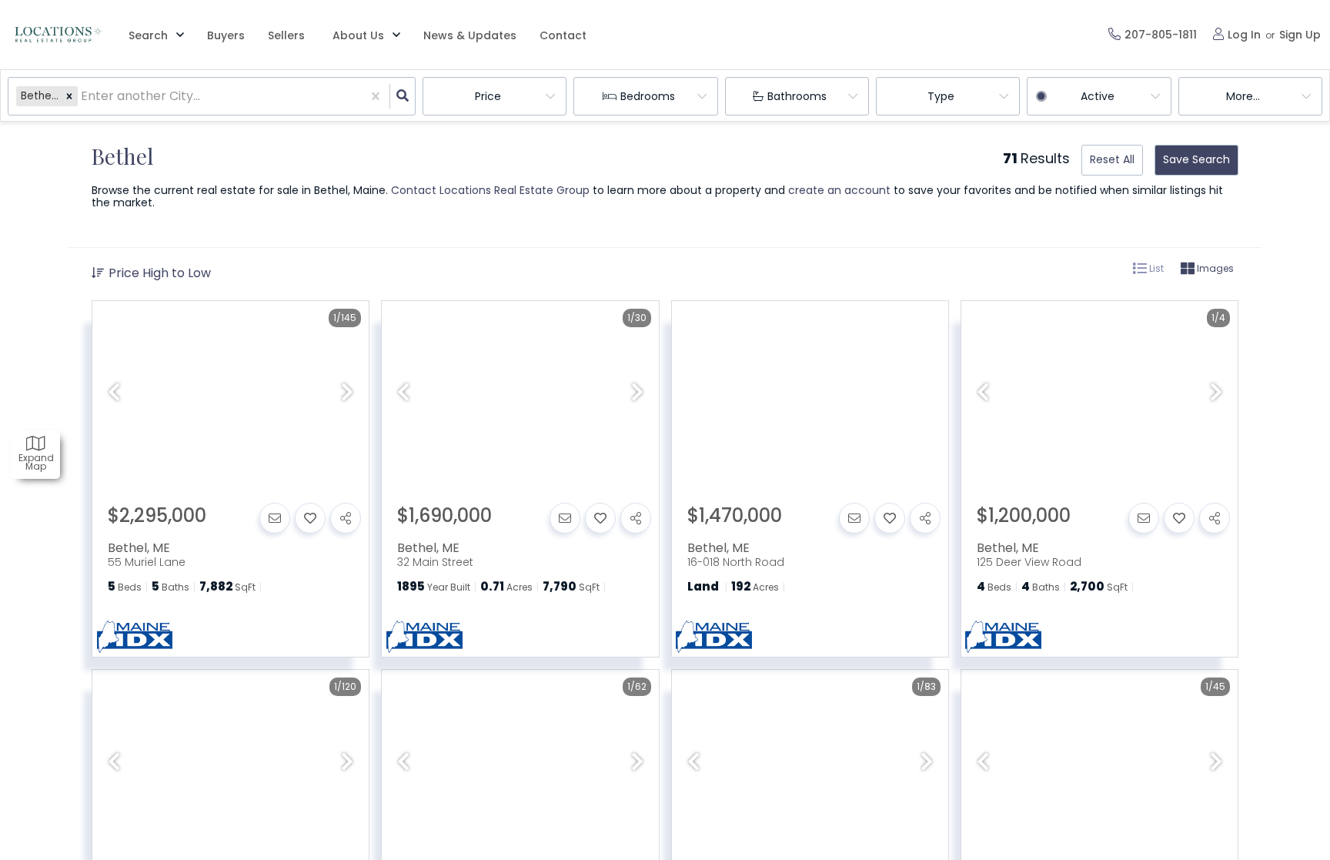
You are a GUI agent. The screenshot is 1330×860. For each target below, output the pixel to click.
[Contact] (274, 518)
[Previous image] (113, 393)
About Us (358, 35)
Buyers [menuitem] (226, 35)
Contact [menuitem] (563, 35)
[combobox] (82, 96)
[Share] (345, 518)
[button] (69, 95)
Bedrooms (647, 96)
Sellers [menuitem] (286, 35)
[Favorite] (310, 518)
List (1155, 268)
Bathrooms (797, 96)
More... (1243, 96)
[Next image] (347, 393)
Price (488, 96)
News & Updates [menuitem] (469, 35)
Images (1214, 268)
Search (148, 35)
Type (940, 96)
